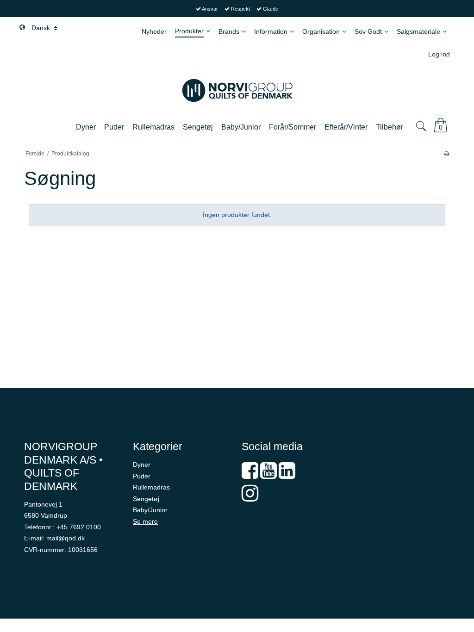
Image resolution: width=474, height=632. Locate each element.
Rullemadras (151, 487)
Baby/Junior (150, 510)
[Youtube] (268, 475)
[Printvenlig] (446, 153)
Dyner (141, 464)
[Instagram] (250, 498)
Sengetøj (146, 498)
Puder (141, 476)
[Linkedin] (287, 475)
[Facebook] (250, 475)
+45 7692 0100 (78, 527)
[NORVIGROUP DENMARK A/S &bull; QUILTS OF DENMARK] (237, 90)
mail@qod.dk (65, 538)
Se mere (145, 521)
